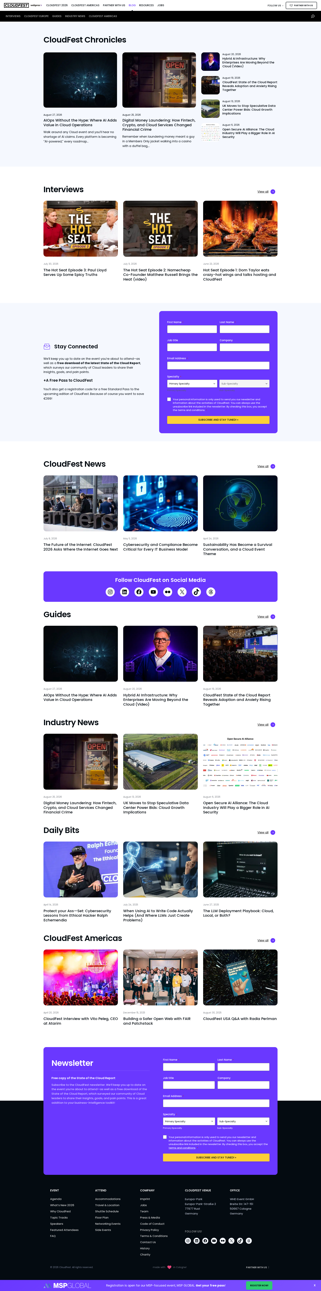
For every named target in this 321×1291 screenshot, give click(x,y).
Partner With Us (114, 5)
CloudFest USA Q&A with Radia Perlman (240, 1018)
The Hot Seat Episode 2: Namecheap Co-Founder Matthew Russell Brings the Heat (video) (160, 275)
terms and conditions (191, 410)
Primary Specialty (176, 390)
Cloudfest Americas (103, 16)
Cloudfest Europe (36, 16)
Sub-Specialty (227, 390)
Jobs (160, 5)
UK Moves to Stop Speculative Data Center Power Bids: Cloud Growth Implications (249, 110)
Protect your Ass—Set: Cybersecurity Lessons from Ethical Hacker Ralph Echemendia (77, 916)
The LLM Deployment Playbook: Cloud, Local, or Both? (238, 913)
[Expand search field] (312, 16)
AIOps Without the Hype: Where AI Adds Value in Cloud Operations (80, 122)
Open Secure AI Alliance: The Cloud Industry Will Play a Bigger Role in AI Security (248, 133)
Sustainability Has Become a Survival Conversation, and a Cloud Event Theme (237, 549)
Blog (132, 5)
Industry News (75, 16)
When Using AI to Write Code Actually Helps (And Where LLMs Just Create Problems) (158, 916)
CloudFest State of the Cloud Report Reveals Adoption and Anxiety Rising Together (249, 86)
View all (263, 192)
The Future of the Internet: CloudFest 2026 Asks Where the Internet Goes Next (80, 547)
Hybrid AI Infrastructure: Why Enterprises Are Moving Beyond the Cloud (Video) (248, 62)
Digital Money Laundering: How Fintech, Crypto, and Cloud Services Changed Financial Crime (158, 125)
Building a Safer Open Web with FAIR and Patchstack (157, 1021)
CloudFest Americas (85, 5)
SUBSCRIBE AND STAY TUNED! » (218, 420)
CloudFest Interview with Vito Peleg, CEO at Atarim (80, 1021)
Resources (146, 5)
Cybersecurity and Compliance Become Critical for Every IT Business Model (160, 547)
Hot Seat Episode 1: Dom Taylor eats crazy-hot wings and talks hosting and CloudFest (239, 275)
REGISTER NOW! (259, 1285)
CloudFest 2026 (57, 5)
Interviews (13, 16)
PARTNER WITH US (303, 5)
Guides (57, 16)
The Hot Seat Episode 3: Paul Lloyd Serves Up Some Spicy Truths (74, 272)
